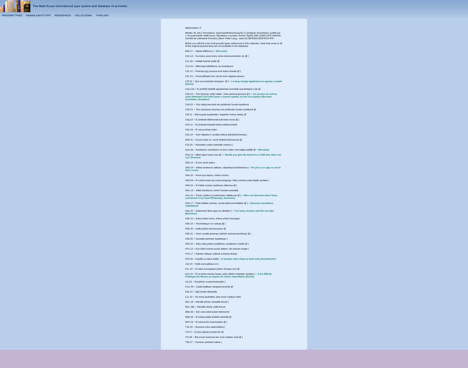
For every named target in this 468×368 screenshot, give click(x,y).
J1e (187, 264)
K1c (187, 269)
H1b (187, 203)
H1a (187, 195)
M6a (187, 312)
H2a (187, 211)
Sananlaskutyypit (38, 15)
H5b (187, 243)
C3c (187, 71)
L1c (187, 297)
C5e (187, 134)
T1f (187, 332)
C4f (187, 114)
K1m (187, 286)
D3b (187, 139)
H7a (187, 248)
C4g (187, 119)
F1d (187, 144)
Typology (102, 15)
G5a (187, 162)
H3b (187, 218)
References (63, 15)
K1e (187, 274)
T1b (187, 327)
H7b (187, 259)
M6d (187, 317)
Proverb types (12, 15)
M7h (187, 322)
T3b (187, 342)
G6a (187, 175)
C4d (187, 94)
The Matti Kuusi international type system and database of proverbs (80, 6)
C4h (187, 124)
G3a (187, 154)
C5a (187, 129)
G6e (187, 190)
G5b (187, 167)
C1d (187, 66)
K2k (187, 291)
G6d (187, 180)
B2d (187, 51)
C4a (187, 89)
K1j (187, 281)
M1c (187, 302)
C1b (187, 56)
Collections (83, 15)
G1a (187, 149)
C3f (187, 81)
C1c (187, 61)
